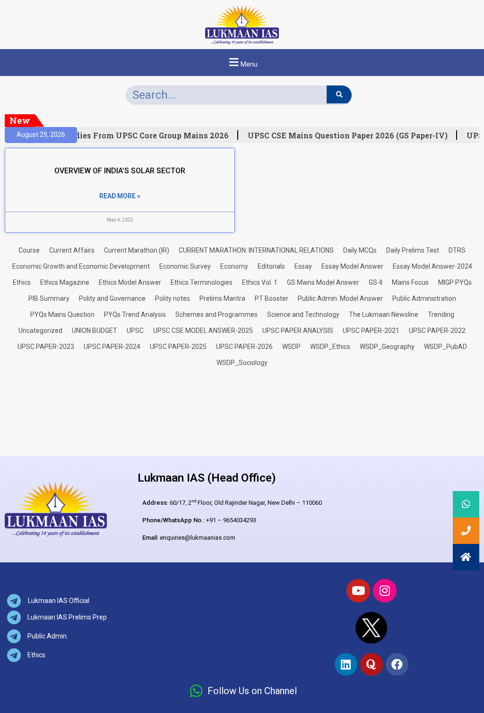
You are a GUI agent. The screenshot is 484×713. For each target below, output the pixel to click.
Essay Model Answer (352, 266)
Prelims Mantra (222, 298)
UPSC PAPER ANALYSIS (297, 330)
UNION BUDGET (94, 330)
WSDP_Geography (387, 346)
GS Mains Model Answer (323, 282)
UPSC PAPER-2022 (437, 330)
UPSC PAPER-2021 (371, 330)
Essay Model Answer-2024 (432, 266)
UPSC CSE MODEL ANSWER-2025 (203, 330)
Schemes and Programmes (216, 314)
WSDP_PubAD (445, 346)
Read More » (119, 196)
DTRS (457, 250)
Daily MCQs (360, 250)
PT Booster (271, 298)
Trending (441, 314)
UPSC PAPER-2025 (178, 346)
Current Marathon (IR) (136, 250)
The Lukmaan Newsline (383, 314)
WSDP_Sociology (242, 362)
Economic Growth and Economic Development (81, 266)
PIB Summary (48, 298)
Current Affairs (72, 250)
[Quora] (371, 664)
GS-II (375, 282)
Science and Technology (303, 314)
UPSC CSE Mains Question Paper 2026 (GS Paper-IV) (345, 135)
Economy (234, 266)
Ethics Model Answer (130, 282)
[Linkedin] (346, 664)
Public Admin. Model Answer (340, 298)
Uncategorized (40, 330)
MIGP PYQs (455, 282)
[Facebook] (397, 664)
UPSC (135, 330)
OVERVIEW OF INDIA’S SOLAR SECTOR (119, 170)
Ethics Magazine (64, 282)
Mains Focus (410, 282)
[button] (242, 62)
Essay (303, 266)
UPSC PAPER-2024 (112, 346)
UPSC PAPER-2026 (244, 346)
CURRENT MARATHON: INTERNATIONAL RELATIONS (256, 250)
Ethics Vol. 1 (259, 282)
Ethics (22, 282)
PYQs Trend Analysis (135, 314)
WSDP (291, 346)
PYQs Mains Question (62, 314)
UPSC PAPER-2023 (45, 346)
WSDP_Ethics (330, 346)
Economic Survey (185, 266)
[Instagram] (385, 591)
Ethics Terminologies (202, 282)
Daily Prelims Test (412, 250)
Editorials (271, 266)
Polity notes (172, 298)
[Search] (339, 94)
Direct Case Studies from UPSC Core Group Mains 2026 (120, 135)
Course (29, 250)
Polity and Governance (112, 298)
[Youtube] (358, 591)
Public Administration (424, 298)
